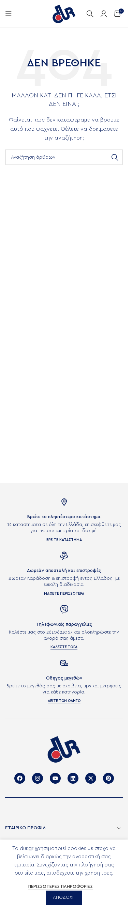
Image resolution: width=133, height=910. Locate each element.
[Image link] (64, 748)
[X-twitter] (90, 778)
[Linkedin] (73, 778)
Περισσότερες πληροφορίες (60, 886)
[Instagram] (37, 778)
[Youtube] (55, 778)
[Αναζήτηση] (90, 13)
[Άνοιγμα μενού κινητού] (8, 13)
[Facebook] (19, 778)
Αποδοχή (64, 897)
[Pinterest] (108, 778)
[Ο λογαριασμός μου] (103, 13)
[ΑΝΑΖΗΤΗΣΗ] (115, 157)
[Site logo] (64, 13)
